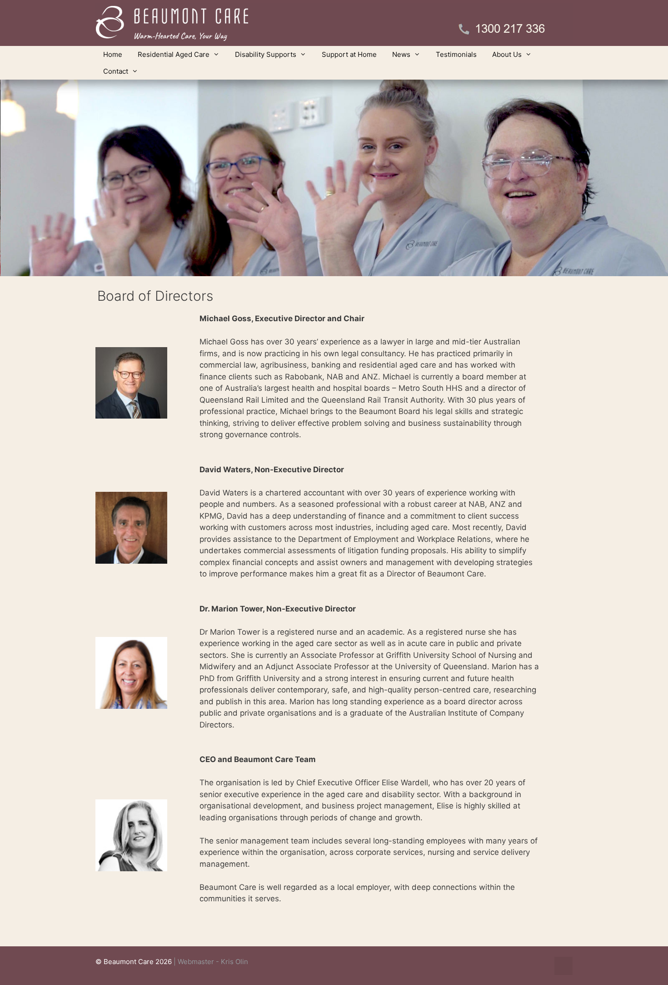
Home (112, 54)
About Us (507, 54)
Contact (115, 71)
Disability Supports (265, 54)
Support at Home (349, 54)
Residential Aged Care (173, 54)
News (401, 54)
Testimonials (456, 54)
